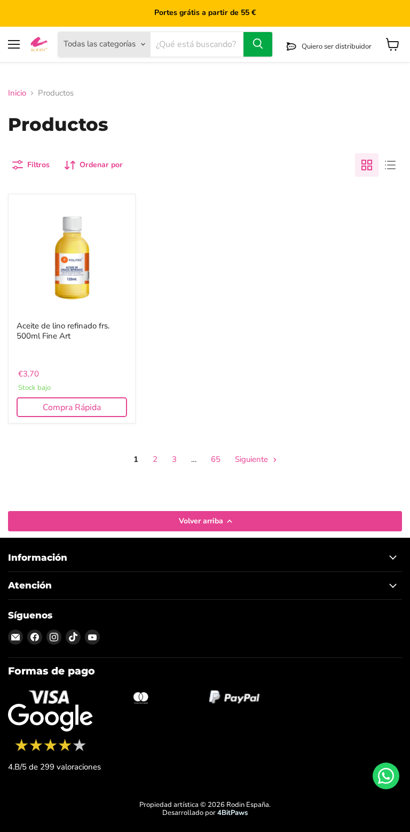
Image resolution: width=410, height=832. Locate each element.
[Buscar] (257, 44)
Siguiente (252, 459)
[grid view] (367, 165)
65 (215, 459)
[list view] (390, 165)
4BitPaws (232, 813)
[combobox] (197, 44)
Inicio (17, 93)
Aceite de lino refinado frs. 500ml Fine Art (63, 331)
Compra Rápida (72, 407)
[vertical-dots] (50, 749)
